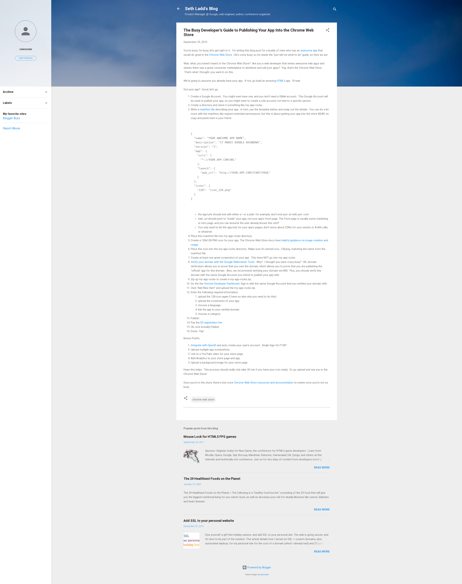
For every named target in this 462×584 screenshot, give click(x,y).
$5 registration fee (211, 322)
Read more (322, 467)
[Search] (335, 9)
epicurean (264, 574)
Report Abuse (11, 128)
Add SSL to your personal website (209, 521)
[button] (327, 31)
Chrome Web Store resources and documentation (263, 382)
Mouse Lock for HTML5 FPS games (210, 436)
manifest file (207, 109)
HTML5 (281, 80)
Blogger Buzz (11, 118)
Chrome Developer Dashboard (221, 283)
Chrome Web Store (220, 54)
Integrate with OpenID (203, 345)
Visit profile (26, 58)
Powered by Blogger (259, 567)
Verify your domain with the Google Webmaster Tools (222, 262)
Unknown (25, 49)
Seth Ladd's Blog (201, 8)
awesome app (308, 50)
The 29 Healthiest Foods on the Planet (212, 479)
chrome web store (203, 399)
